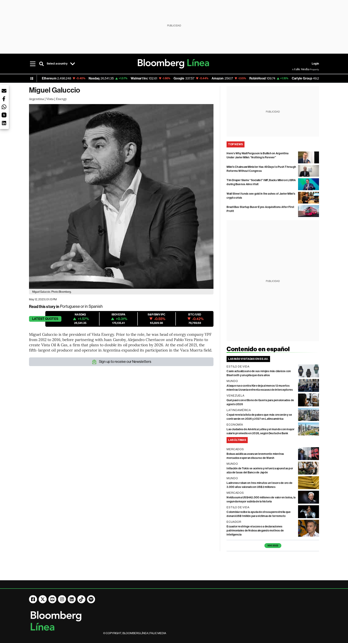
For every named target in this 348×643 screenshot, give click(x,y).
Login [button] (315, 63)
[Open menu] (32, 64)
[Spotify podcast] (91, 599)
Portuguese (70, 306)
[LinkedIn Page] (72, 599)
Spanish (96, 306)
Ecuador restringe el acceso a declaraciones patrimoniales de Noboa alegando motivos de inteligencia (255, 530)
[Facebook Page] (33, 599)
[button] (4, 91)
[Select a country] (72, 64)
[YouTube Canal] (52, 599)
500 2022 (272, 545)
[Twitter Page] (43, 599)
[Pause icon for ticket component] (31, 78)
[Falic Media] (295, 69)
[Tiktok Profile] (81, 599)
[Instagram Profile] (62, 599)
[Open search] (41, 64)
